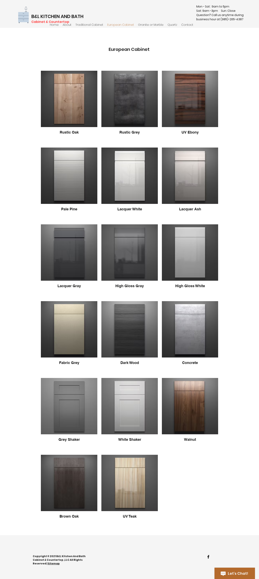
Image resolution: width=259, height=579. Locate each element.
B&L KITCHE (43, 16)
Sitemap (54, 563)
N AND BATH (70, 16)
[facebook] (208, 556)
